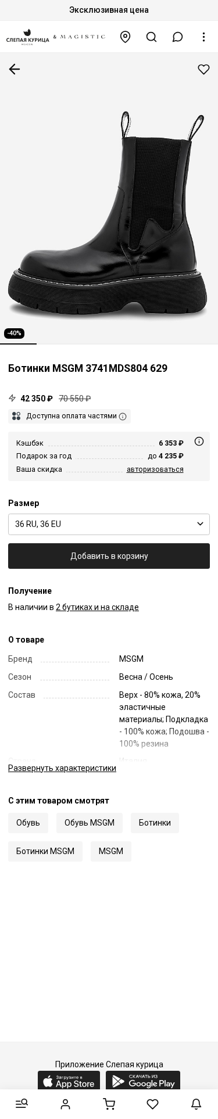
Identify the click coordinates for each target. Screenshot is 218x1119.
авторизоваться (155, 469)
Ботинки (155, 822)
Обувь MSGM (90, 822)
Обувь (28, 822)
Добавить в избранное (204, 69)
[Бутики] (125, 37)
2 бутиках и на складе (97, 607)
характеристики (62, 768)
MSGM (111, 851)
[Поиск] (152, 37)
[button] (178, 37)
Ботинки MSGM (45, 851)
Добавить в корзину (109, 556)
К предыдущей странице (14, 69)
